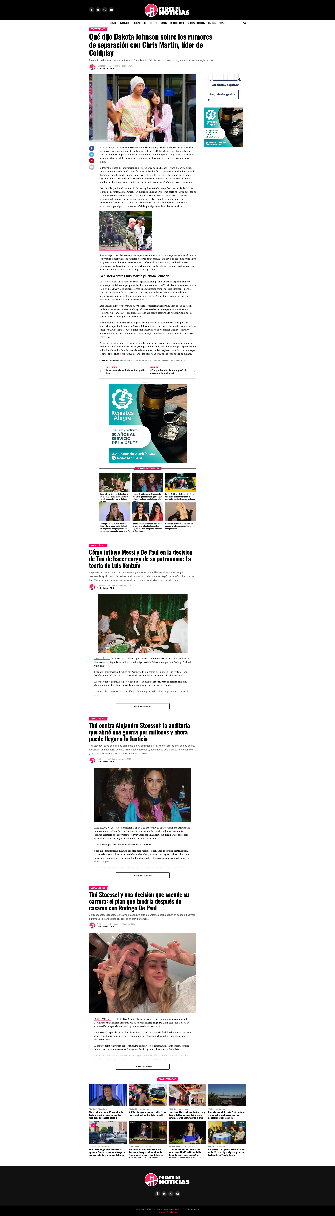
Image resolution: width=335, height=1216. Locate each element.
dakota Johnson (153, 361)
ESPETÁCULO (101, 827)
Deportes (153, 22)
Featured (181, 361)
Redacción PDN (107, 68)
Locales (113, 22)
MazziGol (212, 22)
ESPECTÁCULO (102, 658)
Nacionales (124, 22)
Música (164, 22)
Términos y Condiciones (167, 1212)
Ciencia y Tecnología (196, 22)
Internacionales (139, 22)
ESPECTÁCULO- (102, 1018)
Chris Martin (127, 361)
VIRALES (222, 22)
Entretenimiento (177, 22)
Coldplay (139, 361)
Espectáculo (169, 361)
